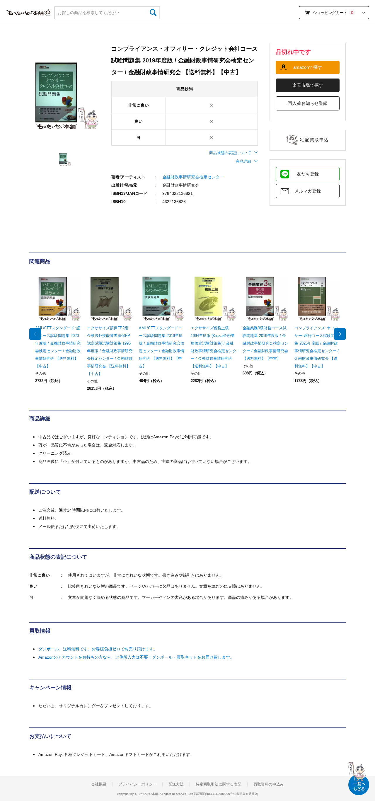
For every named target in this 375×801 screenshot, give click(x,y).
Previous (35, 334)
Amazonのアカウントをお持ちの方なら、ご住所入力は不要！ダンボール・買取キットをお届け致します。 (136, 657)
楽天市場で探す (307, 85)
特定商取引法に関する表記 (218, 784)
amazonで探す (307, 67)
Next (340, 334)
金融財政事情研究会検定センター (193, 177)
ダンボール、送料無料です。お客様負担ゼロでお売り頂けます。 (97, 649)
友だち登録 (308, 173)
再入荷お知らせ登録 (308, 103)
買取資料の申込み (268, 784)
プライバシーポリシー (137, 784)
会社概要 (98, 784)
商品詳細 (243, 161)
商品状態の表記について (230, 153)
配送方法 (176, 784)
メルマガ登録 (307, 190)
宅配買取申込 (314, 139)
